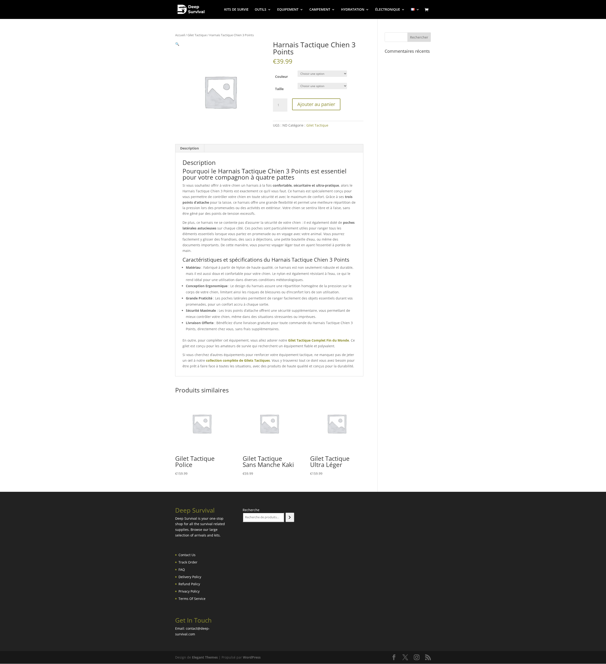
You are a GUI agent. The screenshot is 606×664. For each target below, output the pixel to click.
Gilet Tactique (197, 35)
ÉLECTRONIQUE (387, 10)
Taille (279, 89)
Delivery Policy (189, 577)
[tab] (189, 148)
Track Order (187, 562)
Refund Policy (189, 584)
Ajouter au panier (316, 104)
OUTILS (260, 10)
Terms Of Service (191, 598)
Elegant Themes (205, 657)
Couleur (281, 76)
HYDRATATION (352, 10)
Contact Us (187, 555)
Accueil (180, 35)
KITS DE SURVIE (236, 10)
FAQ (181, 569)
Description (189, 148)
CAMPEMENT (319, 10)
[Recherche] (289, 517)
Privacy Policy (189, 591)
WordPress (252, 657)
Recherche (251, 510)
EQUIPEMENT (288, 10)
